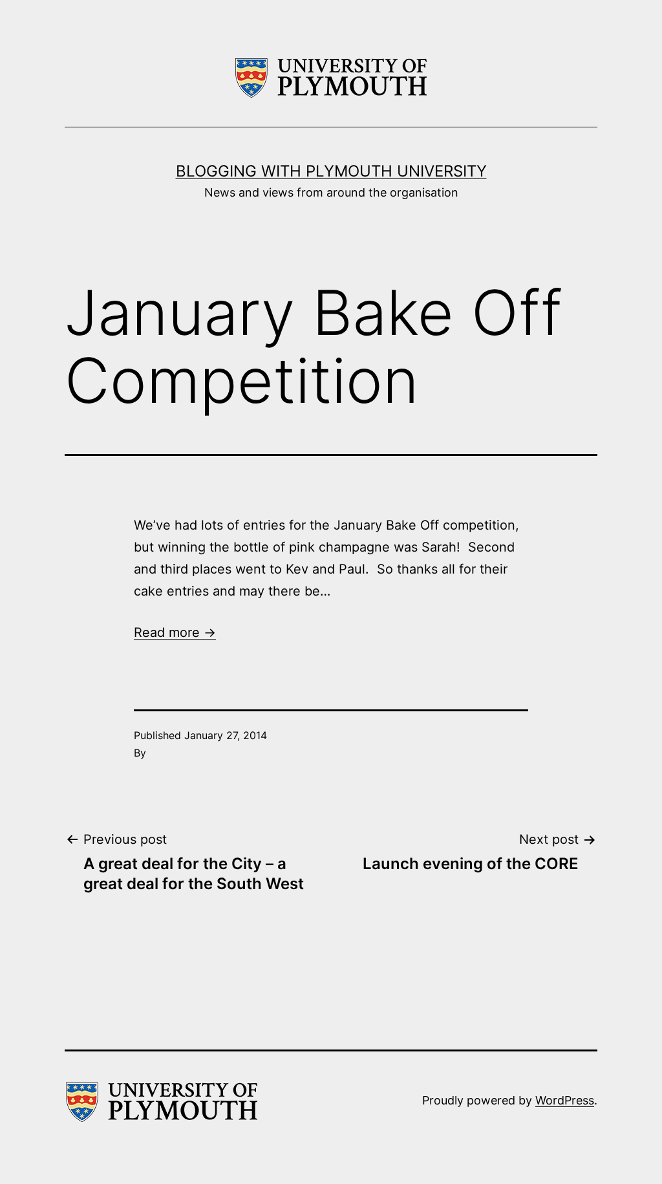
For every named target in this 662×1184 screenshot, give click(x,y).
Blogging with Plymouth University (331, 171)
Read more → (175, 632)
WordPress (564, 1100)
